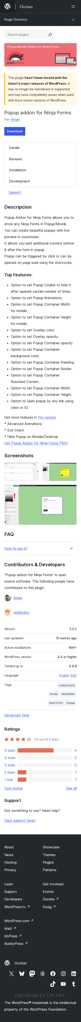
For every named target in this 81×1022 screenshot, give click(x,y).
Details (14, 147)
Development (19, 181)
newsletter (68, 694)
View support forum (19, 820)
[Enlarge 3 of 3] (71, 490)
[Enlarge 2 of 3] (71, 468)
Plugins (48, 862)
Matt (10, 928)
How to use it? (16, 548)
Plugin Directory (15, 19)
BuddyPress (16, 943)
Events (48, 891)
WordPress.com (19, 921)
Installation (17, 170)
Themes (49, 855)
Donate (51, 899)
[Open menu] (74, 6)
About (9, 847)
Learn (8, 884)
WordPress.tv (17, 907)
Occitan (20, 963)
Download (14, 131)
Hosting (10, 862)
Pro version (47, 417)
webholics (21, 612)
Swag (49, 907)
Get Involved (53, 884)
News (8, 855)
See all (71, 788)
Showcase (51, 847)
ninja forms (56, 702)
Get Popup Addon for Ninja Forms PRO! (36, 443)
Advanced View (16, 715)
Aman (15, 119)
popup (71, 702)
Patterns (49, 870)
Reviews (15, 159)
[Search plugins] (50, 34)
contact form (67, 685)
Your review (13, 788)
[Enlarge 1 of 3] (33, 468)
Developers (13, 899)
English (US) (68, 675)
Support (15, 192)
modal (54, 694)
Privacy (10, 870)
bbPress (13, 936)
